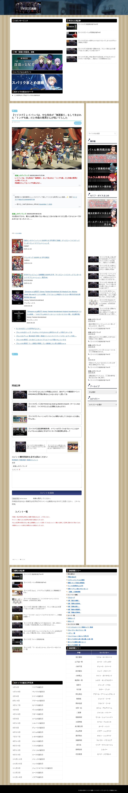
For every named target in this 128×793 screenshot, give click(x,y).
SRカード (71, 621)
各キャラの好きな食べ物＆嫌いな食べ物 (80, 639)
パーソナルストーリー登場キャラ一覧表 (80, 627)
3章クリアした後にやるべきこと (78, 589)
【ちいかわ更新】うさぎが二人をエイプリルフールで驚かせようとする (41, 340)
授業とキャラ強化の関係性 (76, 583)
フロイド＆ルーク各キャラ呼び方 (78, 636)
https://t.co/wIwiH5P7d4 (26, 199)
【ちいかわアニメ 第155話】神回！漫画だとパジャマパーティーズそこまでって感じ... (46, 336)
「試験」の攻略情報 (74, 592)
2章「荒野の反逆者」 (74, 603)
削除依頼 (23, 460)
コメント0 (78, 123)
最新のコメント (32, 460)
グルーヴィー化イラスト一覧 (77, 630)
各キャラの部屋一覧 (74, 645)
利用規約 (15, 460)
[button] (115, 134)
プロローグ (71, 597)
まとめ (15, 110)
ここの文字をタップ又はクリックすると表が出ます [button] (27, 95)
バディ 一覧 (71, 633)
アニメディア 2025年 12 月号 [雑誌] (36, 257)
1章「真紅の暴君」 (74, 600)
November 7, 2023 (45, 204)
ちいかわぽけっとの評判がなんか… (28, 328)
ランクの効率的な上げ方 (75, 586)
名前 (13, 463)
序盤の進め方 (72, 577)
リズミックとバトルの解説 (76, 580)
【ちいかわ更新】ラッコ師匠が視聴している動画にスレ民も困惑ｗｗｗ (41, 343)
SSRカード (71, 618)
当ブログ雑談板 (18, 233)
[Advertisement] (37, 35)
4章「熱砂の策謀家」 (74, 609)
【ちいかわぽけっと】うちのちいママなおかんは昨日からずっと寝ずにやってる (44, 332)
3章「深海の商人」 (74, 606)
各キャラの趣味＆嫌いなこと (77, 642)
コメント (16, 469)
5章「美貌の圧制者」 (74, 612)
